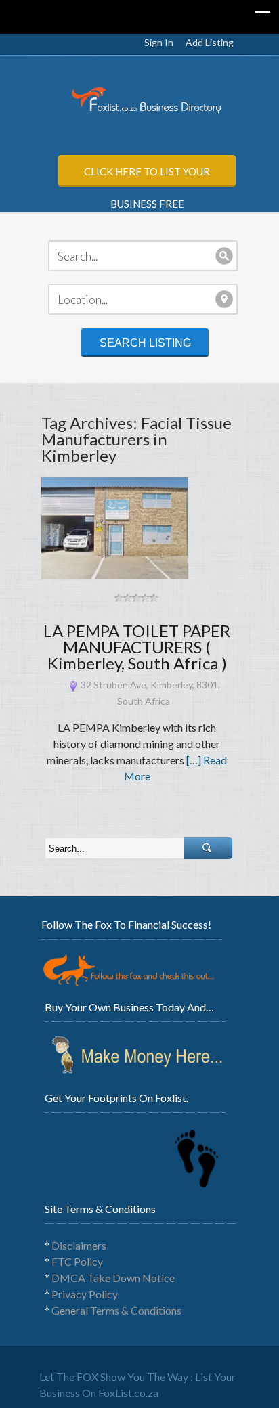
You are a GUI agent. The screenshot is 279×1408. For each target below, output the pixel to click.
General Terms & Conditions (116, 1310)
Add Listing (210, 42)
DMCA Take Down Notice (113, 1277)
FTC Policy (77, 1261)
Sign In (158, 42)
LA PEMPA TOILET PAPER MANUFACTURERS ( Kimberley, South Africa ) (136, 647)
